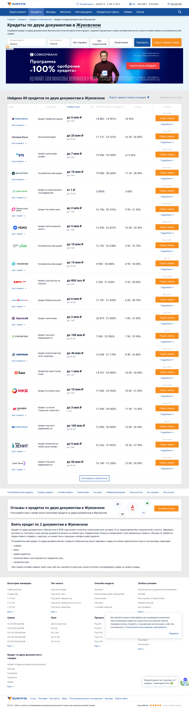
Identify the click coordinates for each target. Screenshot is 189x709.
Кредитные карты (108, 12)
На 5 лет (55, 632)
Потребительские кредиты (20, 492)
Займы (128, 12)
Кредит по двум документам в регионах (26, 664)
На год (54, 628)
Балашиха (12, 673)
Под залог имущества (61, 598)
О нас (33, 698)
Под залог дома (58, 589)
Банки (140, 12)
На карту (97, 492)
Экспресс (99, 589)
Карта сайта (121, 698)
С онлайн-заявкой (103, 607)
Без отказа (168, 492)
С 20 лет (11, 607)
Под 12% (98, 636)
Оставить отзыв (166, 508)
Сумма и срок (73, 106)
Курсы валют (18, 12)
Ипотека (65, 12)
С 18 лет (11, 598)
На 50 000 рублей (15, 628)
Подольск (12, 677)
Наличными (121, 42)
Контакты (54, 698)
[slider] (7, 46)
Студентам (12, 593)
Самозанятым (14, 589)
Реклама (42, 698)
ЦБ (133, 4)
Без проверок (144, 607)
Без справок (80, 42)
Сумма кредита (17, 40)
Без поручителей (99, 42)
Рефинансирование (115, 492)
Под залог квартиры (61, 607)
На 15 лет (55, 641)
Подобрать (142, 42)
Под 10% (98, 632)
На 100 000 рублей (16, 632)
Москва (11, 668)
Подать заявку (167, 118)
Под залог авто (58, 593)
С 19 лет (11, 602)
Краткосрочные (58, 623)
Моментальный (145, 602)
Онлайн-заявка (65, 492)
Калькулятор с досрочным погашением (157, 589)
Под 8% (97, 623)
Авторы (109, 698)
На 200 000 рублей (16, 636)
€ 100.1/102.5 (113, 4)
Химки (10, 681)
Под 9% (97, 628)
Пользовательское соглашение (86, 698)
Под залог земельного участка (66, 602)
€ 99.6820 (153, 4)
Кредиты (36, 12)
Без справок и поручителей (151, 598)
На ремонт (143, 639)
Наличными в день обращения (109, 593)
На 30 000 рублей (15, 623)
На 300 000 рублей (16, 641)
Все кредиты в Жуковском (94, 478)
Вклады (51, 12)
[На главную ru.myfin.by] (17, 698)
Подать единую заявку (167, 42)
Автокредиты (83, 12)
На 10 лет (55, 636)
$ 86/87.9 (100, 4)
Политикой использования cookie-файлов (146, 627)
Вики (64, 698)
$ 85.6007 (142, 4)
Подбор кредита (45, 492)
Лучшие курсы (87, 4)
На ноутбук (143, 644)
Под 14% (98, 641)
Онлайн (141, 593)
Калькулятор (136, 492)
